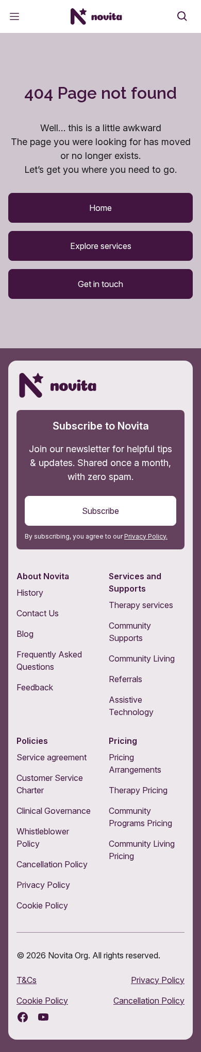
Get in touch (100, 284)
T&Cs (26, 980)
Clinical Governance (53, 811)
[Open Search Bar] (182, 16)
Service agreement (51, 757)
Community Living (142, 658)
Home (100, 208)
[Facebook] (22, 1017)
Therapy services (141, 605)
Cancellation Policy (52, 864)
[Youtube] (43, 1017)
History (29, 592)
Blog (25, 634)
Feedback (34, 687)
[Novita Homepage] (96, 16)
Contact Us (37, 613)
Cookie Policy (42, 905)
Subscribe (100, 511)
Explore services (100, 246)
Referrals (125, 679)
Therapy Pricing (138, 790)
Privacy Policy (43, 885)
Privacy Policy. (145, 536)
